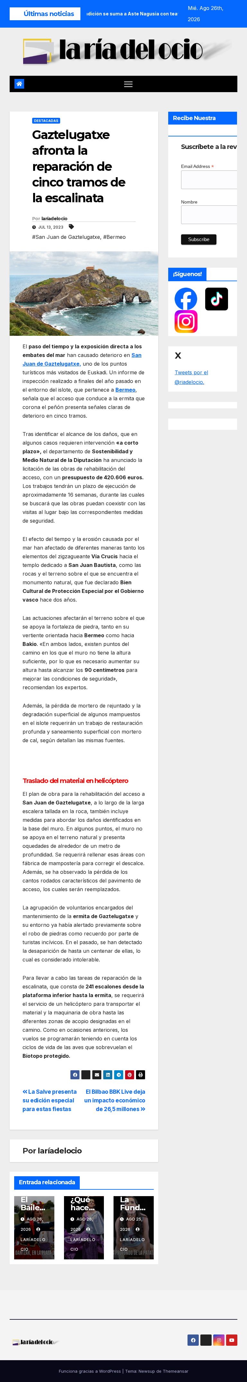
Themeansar (175, 1371)
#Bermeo (114, 237)
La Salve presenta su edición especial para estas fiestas (50, 1100)
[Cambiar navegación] (128, 84)
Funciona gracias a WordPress (90, 1371)
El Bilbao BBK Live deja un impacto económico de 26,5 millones (114, 1100)
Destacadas (46, 121)
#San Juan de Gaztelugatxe (66, 237)
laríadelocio (54, 219)
